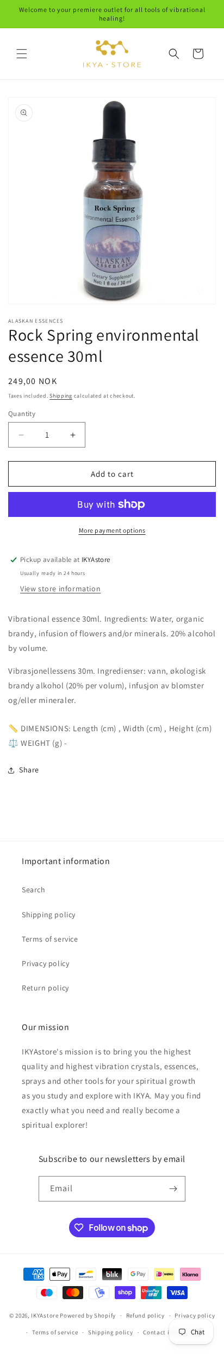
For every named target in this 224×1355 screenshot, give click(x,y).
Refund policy (145, 1315)
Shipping (60, 395)
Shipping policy (49, 914)
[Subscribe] (173, 1188)
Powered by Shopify (88, 1315)
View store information (60, 588)
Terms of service (50, 939)
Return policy (45, 988)
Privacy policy (45, 963)
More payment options (112, 530)
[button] (22, 54)
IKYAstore (44, 1315)
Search (34, 889)
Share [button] (29, 770)
